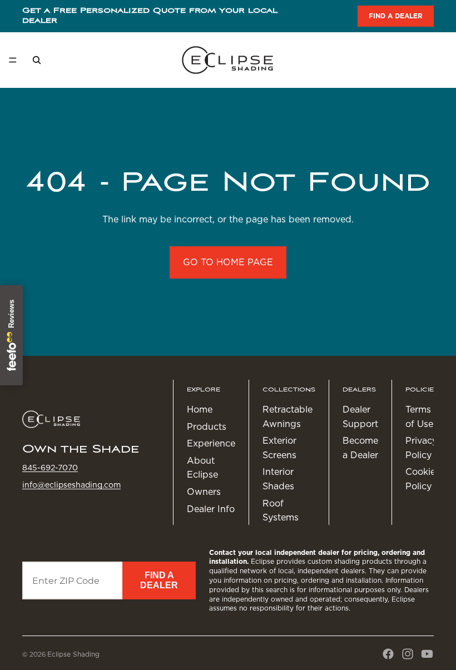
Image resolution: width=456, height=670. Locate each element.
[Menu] (13, 60)
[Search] (36, 60)
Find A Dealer (159, 580)
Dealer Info (211, 509)
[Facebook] (388, 654)
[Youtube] (427, 654)
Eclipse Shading (73, 654)
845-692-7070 (50, 467)
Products (206, 426)
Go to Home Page (228, 262)
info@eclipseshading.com (71, 484)
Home (199, 409)
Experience (211, 443)
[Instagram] (407, 654)
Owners (204, 492)
